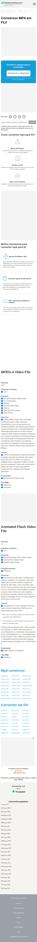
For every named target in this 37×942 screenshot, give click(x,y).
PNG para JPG (5, 852)
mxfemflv (25, 713)
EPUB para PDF (6, 815)
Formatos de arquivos (18, 908)
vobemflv (25, 717)
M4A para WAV (5, 833)
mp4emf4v (15, 676)
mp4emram (16, 692)
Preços (18, 922)
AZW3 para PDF (6, 848)
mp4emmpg (16, 685)
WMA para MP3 (6, 822)
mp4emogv (5, 685)
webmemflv (5, 720)
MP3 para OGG (6, 830)
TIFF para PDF (5, 884)
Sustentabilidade (18, 927)
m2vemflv (4, 726)
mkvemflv (25, 710)
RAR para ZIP (5, 826)
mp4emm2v (5, 679)
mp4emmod (26, 679)
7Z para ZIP (4, 804)
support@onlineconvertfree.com (18, 936)
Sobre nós (18, 903)
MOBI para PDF (6, 841)
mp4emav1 (16, 698)
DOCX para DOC (6, 866)
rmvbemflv (26, 726)
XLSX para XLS (6, 863)
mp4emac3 (26, 695)
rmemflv (4, 729)
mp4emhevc (26, 676)
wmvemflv (15, 720)
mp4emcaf (15, 689)
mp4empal (4, 695)
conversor (13, 670)
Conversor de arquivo (8, 10)
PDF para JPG (5, 877)
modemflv (15, 726)
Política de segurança (18, 913)
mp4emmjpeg (5, 698)
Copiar (32, 122)
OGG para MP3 (6, 844)
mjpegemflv (16, 733)
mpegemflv (5, 733)
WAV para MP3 (5, 808)
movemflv (4, 713)
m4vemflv (15, 710)
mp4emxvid (5, 682)
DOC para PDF (5, 870)
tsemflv (14, 717)
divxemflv (4, 723)
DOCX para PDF (6, 874)
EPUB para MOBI (6, 819)
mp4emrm (26, 682)
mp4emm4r (16, 679)
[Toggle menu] (34, 4)
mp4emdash (26, 692)
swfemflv (4, 717)
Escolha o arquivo (18, 73)
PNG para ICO (5, 888)
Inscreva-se (21, 79)
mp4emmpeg (27, 685)
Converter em (14, 705)
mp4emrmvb (16, 682)
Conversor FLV (11, 12)
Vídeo (19, 10)
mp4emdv (4, 676)
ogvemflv (15, 729)
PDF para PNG (5, 881)
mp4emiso (26, 689)
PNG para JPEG (6, 855)
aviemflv (4, 710)
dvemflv (14, 723)
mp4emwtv (5, 689)
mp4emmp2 (16, 695)
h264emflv (26, 733)
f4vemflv (25, 723)
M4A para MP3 (5, 811)
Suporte (18, 917)
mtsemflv (15, 713)
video (5, 392)
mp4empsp (5, 692)
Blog (18, 932)
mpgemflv (25, 729)
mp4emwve (26, 698)
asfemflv (25, 720)
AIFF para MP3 (6, 837)
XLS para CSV (5, 859)
